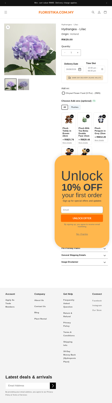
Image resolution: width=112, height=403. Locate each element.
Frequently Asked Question (68, 303)
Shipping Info (68, 343)
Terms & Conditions (69, 334)
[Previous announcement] (5, 3)
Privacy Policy (67, 324)
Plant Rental (40, 319)
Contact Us (40, 306)
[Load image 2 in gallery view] (23, 84)
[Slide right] (52, 51)
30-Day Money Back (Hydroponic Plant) (69, 356)
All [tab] (65, 107)
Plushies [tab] (74, 107)
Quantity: (66, 46)
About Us (39, 300)
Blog (36, 312)
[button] (6, 12)
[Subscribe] (53, 386)
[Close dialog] (105, 158)
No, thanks (82, 234)
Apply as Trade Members (9, 303)
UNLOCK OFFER (82, 218)
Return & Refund (67, 315)
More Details (67, 143)
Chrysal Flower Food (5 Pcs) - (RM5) (83, 93)
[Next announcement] (107, 3)
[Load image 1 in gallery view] (10, 84)
